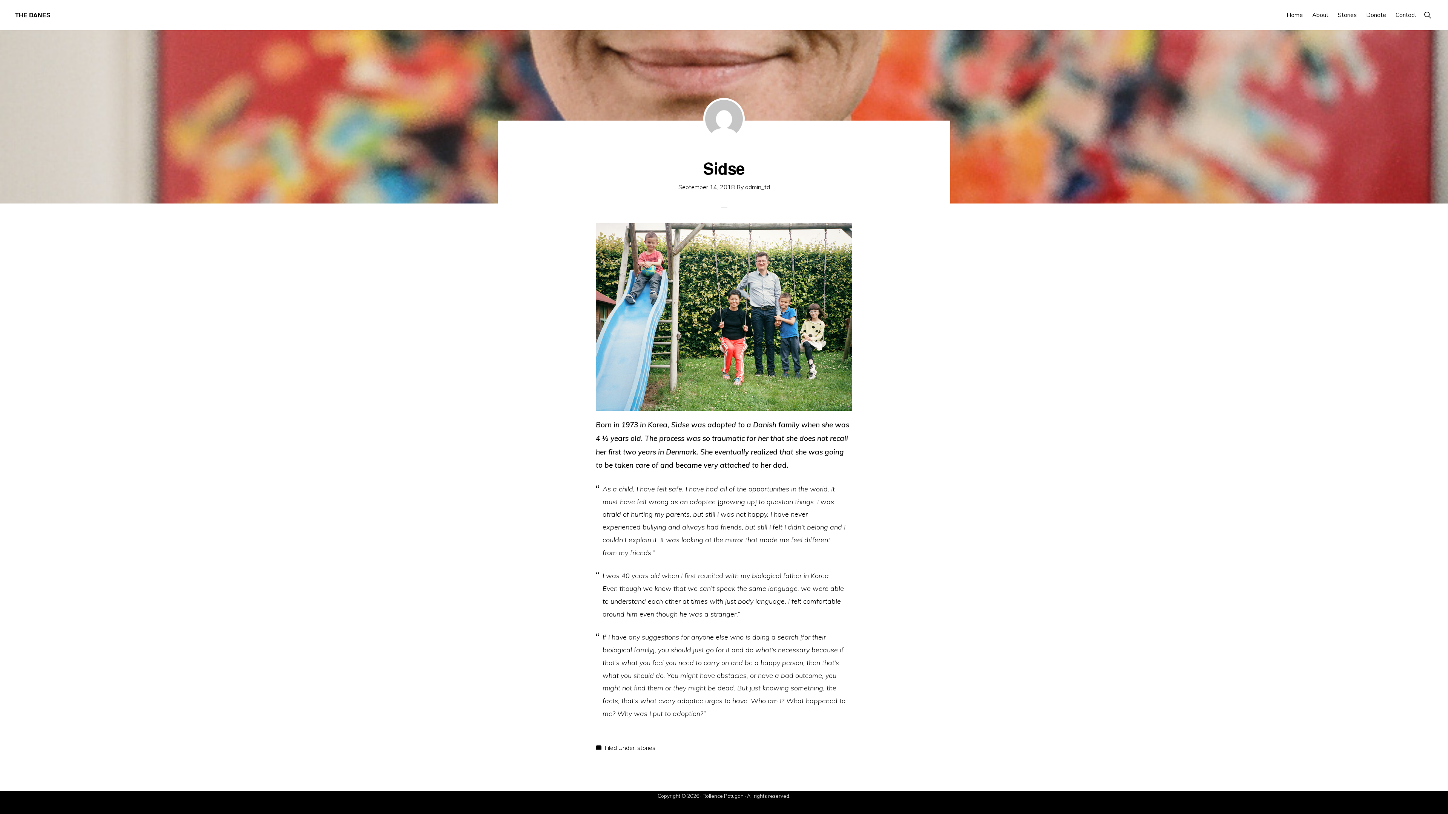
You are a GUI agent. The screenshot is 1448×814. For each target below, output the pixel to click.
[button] (1427, 15)
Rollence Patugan (723, 796)
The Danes (33, 15)
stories (646, 747)
